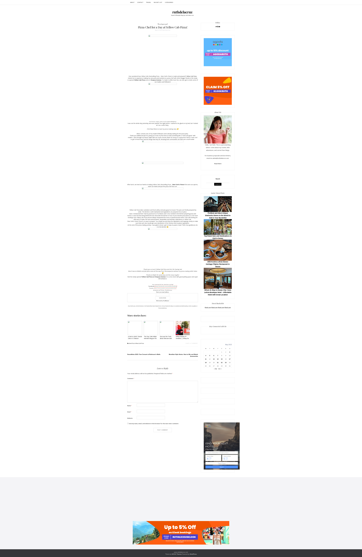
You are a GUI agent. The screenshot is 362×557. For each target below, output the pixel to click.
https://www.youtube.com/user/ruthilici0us (165, 288)
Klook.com (208, 307)
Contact (140, 2)
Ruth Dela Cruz (166, 30)
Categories (169, 2)
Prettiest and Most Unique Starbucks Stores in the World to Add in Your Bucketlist (217, 215)
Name (129, 406)
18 (206, 362)
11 (205, 359)
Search (218, 179)
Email (129, 412)
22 (221, 362)
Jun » (220, 369)
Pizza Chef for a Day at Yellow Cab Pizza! (162, 27)
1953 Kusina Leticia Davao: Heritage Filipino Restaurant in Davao (218, 264)
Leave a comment (192, 343)
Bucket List (158, 2)
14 (218, 359)
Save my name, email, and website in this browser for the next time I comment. (154, 423)
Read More (217, 164)
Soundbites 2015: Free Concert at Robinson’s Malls (143, 354)
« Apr (215, 369)
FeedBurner (166, 300)
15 (221, 359)
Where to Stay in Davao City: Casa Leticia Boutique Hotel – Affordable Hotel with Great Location (217, 292)
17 (229, 359)
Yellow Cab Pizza (191, 76)
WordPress (193, 554)
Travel (148, 2)
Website (130, 418)
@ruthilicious (164, 308)
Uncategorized (163, 24)
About (132, 2)
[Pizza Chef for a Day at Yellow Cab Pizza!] (162, 53)
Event (130, 343)
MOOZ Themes (177, 554)
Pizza (133, 343)
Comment (130, 378)
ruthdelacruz (182, 12)
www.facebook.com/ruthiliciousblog (166, 286)
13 (214, 359)
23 (226, 362)
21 (218, 362)
